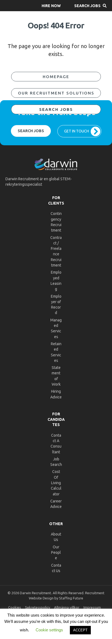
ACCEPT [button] (80, 630)
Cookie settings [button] (49, 630)
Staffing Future (71, 598)
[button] (51, 5)
